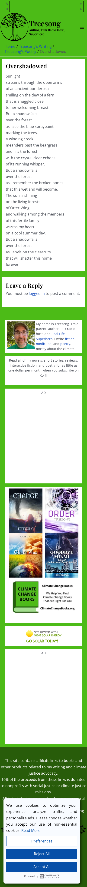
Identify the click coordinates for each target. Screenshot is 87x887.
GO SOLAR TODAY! (42, 641)
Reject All (42, 853)
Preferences (41, 841)
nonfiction (44, 344)
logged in (37, 293)
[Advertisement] (44, 6)
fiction (69, 339)
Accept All (41, 866)
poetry (65, 344)
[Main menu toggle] (82, 27)
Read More (30, 830)
